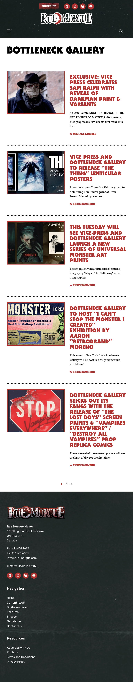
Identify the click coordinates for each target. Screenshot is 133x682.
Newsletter (14, 621)
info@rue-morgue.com (22, 558)
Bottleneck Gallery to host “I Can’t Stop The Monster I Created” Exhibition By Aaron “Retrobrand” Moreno (98, 327)
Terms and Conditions (21, 657)
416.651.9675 (20, 548)
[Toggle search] (121, 31)
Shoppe (12, 616)
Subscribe (49, 6)
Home (10, 597)
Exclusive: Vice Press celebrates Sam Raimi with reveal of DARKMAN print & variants (95, 90)
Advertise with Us (18, 647)
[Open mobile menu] (8, 31)
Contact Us (14, 626)
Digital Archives (17, 607)
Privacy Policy (16, 661)
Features (13, 612)
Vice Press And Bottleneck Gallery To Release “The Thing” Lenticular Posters (98, 167)
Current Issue (16, 602)
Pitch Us (12, 652)
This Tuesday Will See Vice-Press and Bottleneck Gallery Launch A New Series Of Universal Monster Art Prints (98, 244)
